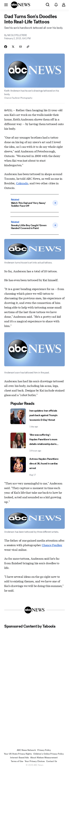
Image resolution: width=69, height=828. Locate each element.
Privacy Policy (44, 750)
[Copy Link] (28, 46)
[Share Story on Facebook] (5, 46)
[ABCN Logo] (20, 4)
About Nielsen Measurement (44, 757)
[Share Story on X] (13, 46)
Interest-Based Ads (19, 757)
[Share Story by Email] (20, 46)
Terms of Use (17, 761)
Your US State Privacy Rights (18, 753)
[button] (6, 4)
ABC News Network (26, 750)
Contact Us (51, 761)
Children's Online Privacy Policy (48, 753)
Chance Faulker (52, 545)
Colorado (22, 183)
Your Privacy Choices (35, 761)
